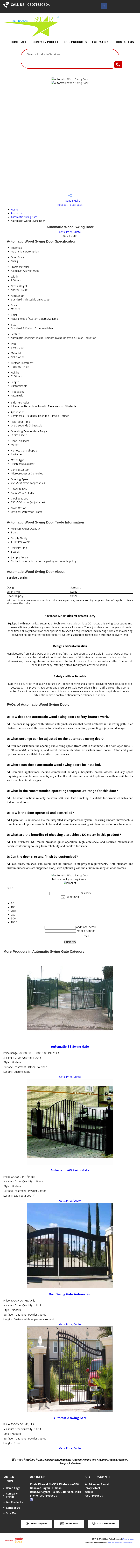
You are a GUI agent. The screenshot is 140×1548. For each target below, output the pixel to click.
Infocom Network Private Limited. (121, 1542)
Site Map (11, 1513)
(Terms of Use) (128, 1539)
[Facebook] (104, 7)
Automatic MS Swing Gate (70, 1170)
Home (14, 209)
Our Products (75, 42)
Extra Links (101, 42)
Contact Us (125, 42)
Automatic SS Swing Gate (70, 1047)
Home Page (19, 42)
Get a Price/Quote (70, 232)
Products (16, 213)
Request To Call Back (70, 204)
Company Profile (46, 42)
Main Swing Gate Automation (70, 1294)
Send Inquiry (72, 200)
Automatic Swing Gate (24, 217)
